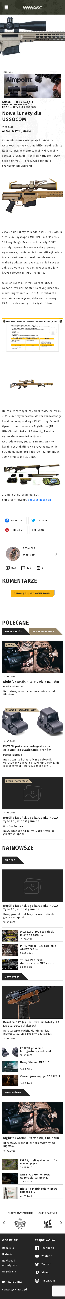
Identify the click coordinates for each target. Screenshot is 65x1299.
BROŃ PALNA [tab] (12, 977)
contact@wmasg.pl (14, 1289)
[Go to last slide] (4, 1222)
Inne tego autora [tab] (43, 631)
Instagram (48, 1280)
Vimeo (45, 1272)
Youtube (46, 1256)
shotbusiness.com (40, 499)
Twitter (46, 1264)
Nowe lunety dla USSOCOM (19, 107)
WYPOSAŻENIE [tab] (13, 1092)
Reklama (8, 72)
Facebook (47, 1248)
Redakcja (8, 1248)
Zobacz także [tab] (13, 631)
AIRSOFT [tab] (10, 860)
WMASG (6, 102)
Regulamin (9, 1271)
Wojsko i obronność (15, 104)
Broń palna (23, 102)
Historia (7, 1254)
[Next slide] (61, 1222)
